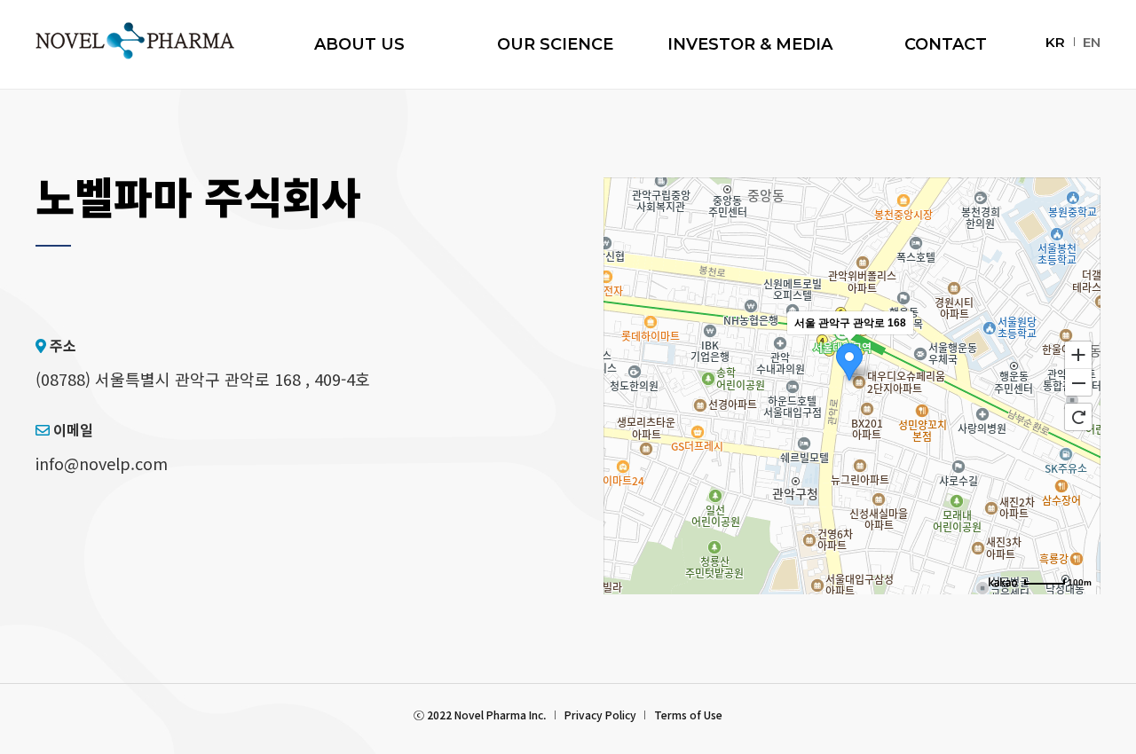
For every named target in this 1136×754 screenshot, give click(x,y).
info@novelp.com (102, 463)
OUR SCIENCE (555, 44)
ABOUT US (359, 44)
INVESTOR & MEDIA (749, 44)
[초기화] (1078, 417)
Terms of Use (688, 714)
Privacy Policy (600, 714)
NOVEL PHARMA (135, 40)
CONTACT (945, 44)
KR (1055, 42)
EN (1091, 42)
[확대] (1078, 354)
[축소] (1078, 383)
